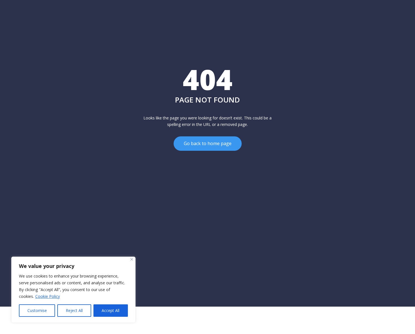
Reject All (74, 310)
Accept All (110, 310)
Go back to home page (207, 143)
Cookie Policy (47, 296)
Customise (37, 310)
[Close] (131, 259)
